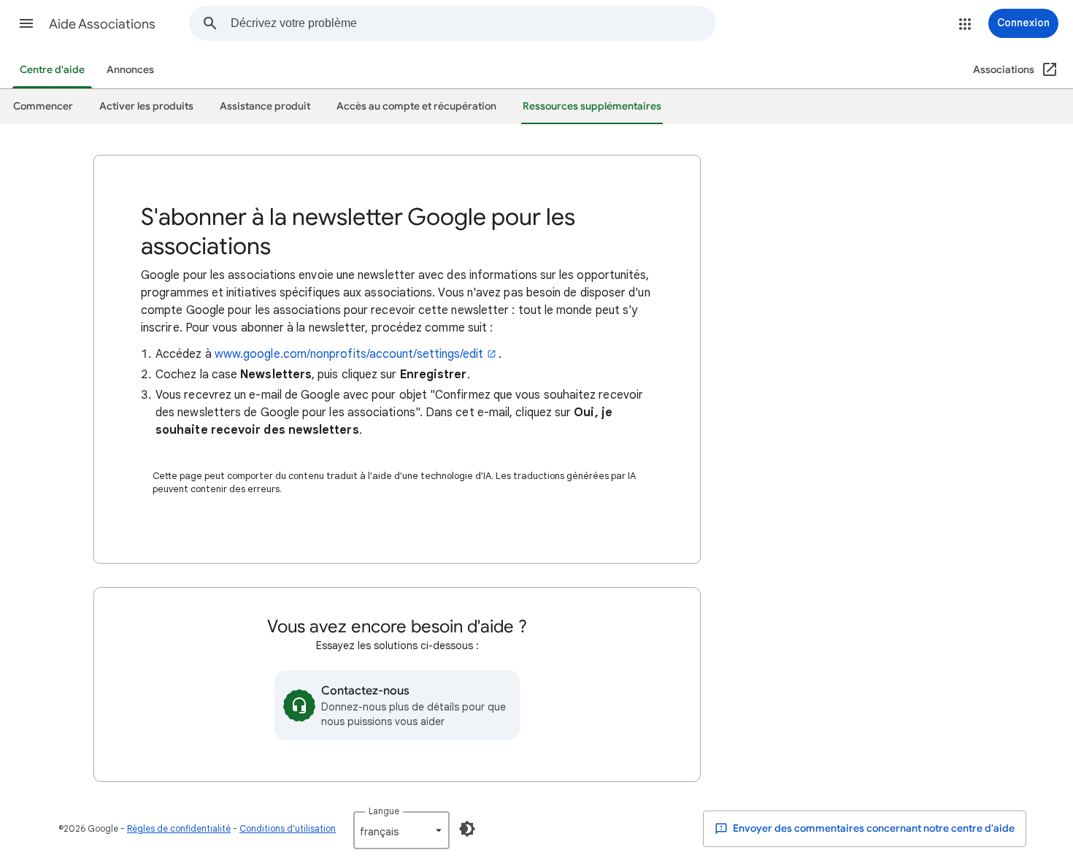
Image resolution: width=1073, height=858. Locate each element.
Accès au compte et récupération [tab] (416, 106)
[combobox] (473, 23)
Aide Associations (102, 24)
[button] (26, 23)
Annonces (130, 70)
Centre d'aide (52, 70)
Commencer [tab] (43, 106)
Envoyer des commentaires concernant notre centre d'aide (873, 828)
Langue (384, 810)
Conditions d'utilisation (287, 828)
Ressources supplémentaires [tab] (592, 106)
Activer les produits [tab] (146, 106)
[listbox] (401, 830)
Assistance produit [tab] (265, 106)
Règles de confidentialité (179, 828)
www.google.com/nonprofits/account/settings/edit (349, 354)
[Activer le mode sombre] (467, 828)
